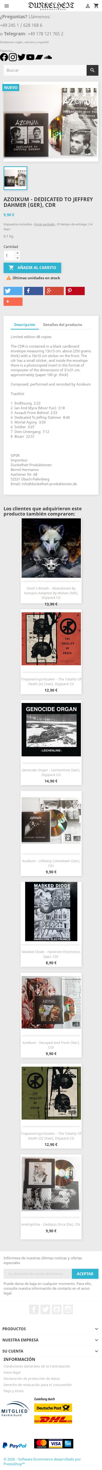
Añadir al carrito (32, 267)
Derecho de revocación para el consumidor (38, 1384)
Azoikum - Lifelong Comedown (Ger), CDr (51, 863)
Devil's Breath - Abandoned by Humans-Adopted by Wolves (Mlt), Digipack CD (51, 593)
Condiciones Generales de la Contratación (37, 1366)
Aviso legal (12, 1372)
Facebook (34, 1309)
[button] (13, 291)
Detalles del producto (62, 324)
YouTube (56, 1309)
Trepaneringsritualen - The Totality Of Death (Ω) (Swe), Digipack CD (51, 1135)
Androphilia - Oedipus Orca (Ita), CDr (51, 1224)
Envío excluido (45, 224)
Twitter (45, 1309)
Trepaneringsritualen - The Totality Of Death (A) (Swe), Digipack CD (51, 681)
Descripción (24, 324)
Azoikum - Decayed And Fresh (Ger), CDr (51, 1045)
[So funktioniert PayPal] (14, 1445)
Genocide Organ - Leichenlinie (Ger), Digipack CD (51, 772)
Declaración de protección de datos (32, 1378)
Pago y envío (13, 1391)
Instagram (68, 1309)
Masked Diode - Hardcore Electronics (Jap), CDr (51, 954)
